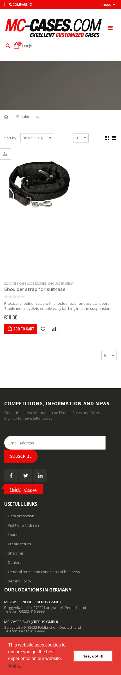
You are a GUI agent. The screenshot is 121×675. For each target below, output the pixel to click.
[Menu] (110, 28)
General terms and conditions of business (44, 571)
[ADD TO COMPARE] (54, 329)
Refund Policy (19, 581)
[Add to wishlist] (43, 329)
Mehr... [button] (15, 666)
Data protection (21, 515)
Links (106, 5)
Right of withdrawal (24, 525)
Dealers (14, 562)
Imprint (14, 534)
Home (6, 117)
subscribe (21, 456)
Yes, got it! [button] (93, 656)
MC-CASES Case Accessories (25, 284)
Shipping (15, 553)
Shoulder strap (60, 284)
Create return (19, 543)
